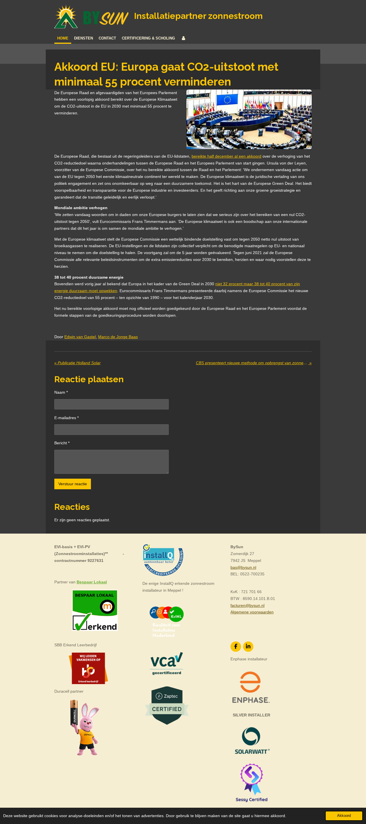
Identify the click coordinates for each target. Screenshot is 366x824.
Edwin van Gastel (80, 336)
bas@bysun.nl (243, 567)
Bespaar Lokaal (92, 582)
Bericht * (61, 443)
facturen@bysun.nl (247, 605)
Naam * (61, 392)
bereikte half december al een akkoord (226, 156)
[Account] (183, 38)
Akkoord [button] (344, 816)
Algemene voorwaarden (252, 612)
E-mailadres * (66, 417)
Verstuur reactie (72, 484)
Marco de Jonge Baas (118, 336)
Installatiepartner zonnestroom (198, 16)
